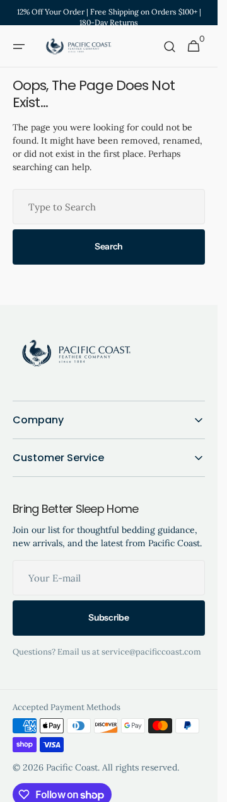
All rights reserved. (140, 767)
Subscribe (108, 617)
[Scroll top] (202, 787)
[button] (19, 46)
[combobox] (109, 206)
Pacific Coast (72, 767)
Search (109, 246)
